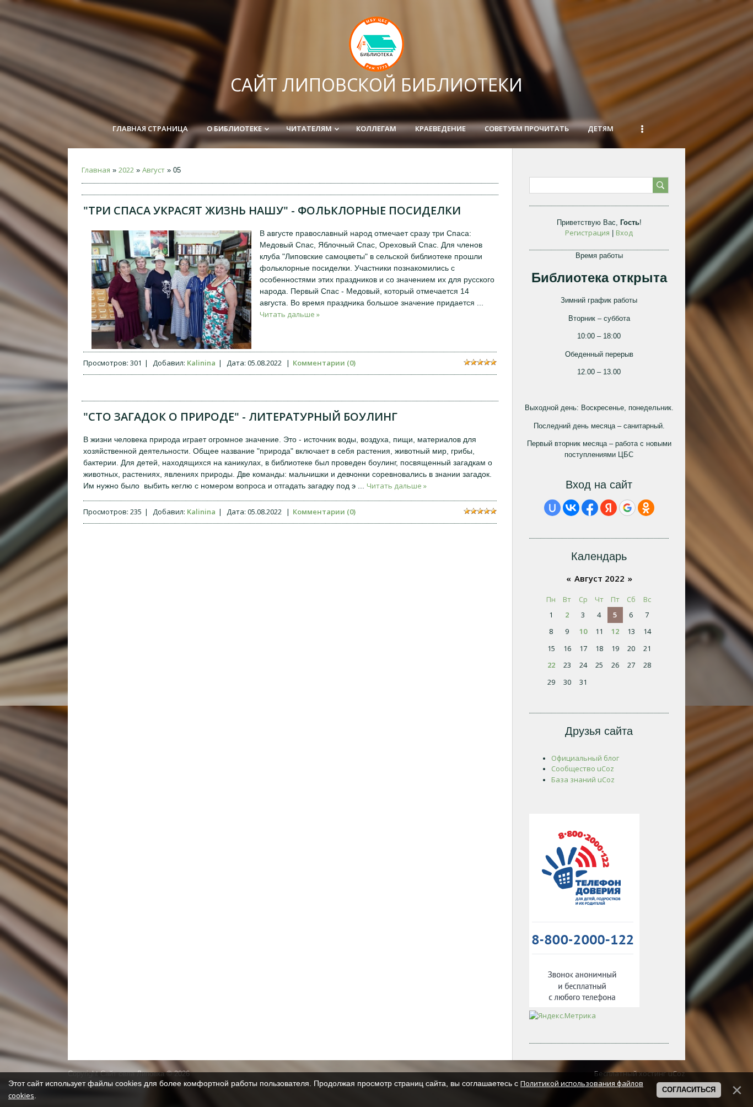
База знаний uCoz (583, 779)
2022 (126, 170)
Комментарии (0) (324, 363)
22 (551, 665)
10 (583, 631)
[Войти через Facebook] (590, 507)
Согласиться (689, 1089)
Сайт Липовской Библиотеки (376, 84)
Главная (96, 170)
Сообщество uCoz (582, 768)
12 (615, 631)
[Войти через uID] (552, 507)
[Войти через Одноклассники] (646, 507)
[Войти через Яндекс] (608, 507)
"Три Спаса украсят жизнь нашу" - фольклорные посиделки (272, 210)
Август (153, 170)
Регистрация (587, 233)
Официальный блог (585, 758)
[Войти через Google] (627, 507)
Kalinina (201, 363)
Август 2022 (599, 578)
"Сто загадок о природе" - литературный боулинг (240, 416)
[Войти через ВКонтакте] (571, 507)
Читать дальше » (290, 314)
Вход (624, 233)
